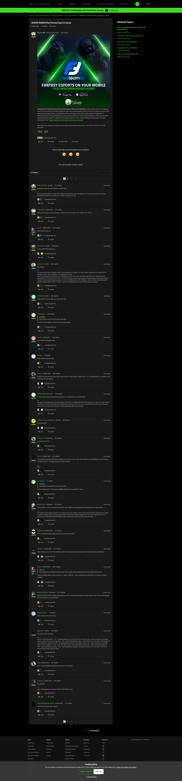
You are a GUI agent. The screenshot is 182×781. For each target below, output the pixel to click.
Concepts (49, 749)
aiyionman (40, 246)
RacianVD (40, 438)
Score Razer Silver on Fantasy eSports (130, 35)
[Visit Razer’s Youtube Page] (103, 755)
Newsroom (87, 749)
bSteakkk (40, 296)
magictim (40, 264)
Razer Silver (124, 4)
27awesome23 (42, 613)
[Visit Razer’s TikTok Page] (103, 758)
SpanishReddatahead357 (45, 703)
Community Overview (42, 16)
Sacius (39, 456)
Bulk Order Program (33, 755)
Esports (48, 752)
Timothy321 (41, 314)
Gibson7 (40, 549)
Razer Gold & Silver (71, 16)
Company (86, 740)
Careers (86, 746)
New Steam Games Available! (127, 42)
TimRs (39, 337)
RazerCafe (31, 746)
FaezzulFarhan (42, 185)
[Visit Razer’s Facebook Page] (103, 743)
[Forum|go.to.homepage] (40, 4)
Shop (29, 740)
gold (46, 132)
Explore (48, 740)
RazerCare (68, 752)
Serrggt (39, 355)
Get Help (67, 743)
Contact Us (87, 755)
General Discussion (123, 51)
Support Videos (69, 758)
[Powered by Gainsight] (91, 731)
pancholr (40, 681)
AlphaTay (40, 631)
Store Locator (31, 749)
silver (40, 132)
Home (31, 16)
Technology (49, 743)
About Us (86, 743)
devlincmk (40, 531)
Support (72, 4)
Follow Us (105, 740)
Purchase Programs (33, 752)
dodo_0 (39, 373)
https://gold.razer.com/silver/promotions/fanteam (66, 120)
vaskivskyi (40, 210)
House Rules (85, 4)
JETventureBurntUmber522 (46, 420)
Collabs (48, 755)
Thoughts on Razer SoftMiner (127, 48)
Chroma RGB (50, 746)
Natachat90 (41, 504)
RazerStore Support (70, 749)
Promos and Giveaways (105, 4)
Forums (60, 4)
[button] (148, 4)
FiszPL (39, 228)
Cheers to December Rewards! (127, 54)
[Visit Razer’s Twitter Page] (103, 752)
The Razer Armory (57, 16)
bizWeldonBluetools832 (45, 394)
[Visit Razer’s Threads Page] (103, 749)
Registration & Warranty (72, 746)
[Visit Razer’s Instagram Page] (103, 746)
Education (31, 758)
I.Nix (38, 663)
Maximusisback (42, 592)
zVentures (86, 752)
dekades (40, 33)
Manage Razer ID (70, 755)
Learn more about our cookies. (127, 767)
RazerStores (31, 743)
